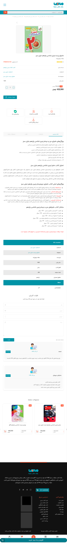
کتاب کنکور (45, 516)
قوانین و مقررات (33, 114)
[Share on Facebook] (20, 23)
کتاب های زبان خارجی (43, 507)
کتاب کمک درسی (42, 16)
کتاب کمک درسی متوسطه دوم (31, 16)
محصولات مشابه (11, 134)
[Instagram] (30, 490)
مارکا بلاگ (61, 509)
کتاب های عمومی (44, 509)
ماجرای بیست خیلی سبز (34, 252)
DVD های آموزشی (44, 512)
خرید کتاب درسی (44, 500)
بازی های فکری (44, 514)
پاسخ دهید (8, 351)
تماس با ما (61, 500)
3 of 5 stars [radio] (59, 340)
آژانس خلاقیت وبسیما (46, 531)
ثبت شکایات (61, 503)
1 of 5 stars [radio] (63, 340)
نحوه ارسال (61, 507)
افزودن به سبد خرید (36, 540)
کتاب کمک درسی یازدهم (18, 16)
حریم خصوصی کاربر (59, 514)
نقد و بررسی (55, 134)
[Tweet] (26, 23)
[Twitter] (23, 490)
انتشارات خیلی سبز (35, 247)
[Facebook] (19, 490)
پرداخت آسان (45, 521)
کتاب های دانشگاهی (43, 505)
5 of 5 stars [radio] (56, 340)
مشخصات (41, 134)
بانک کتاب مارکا (50, 16)
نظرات (26, 134)
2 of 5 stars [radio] (61, 340)
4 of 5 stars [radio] (58, 340)
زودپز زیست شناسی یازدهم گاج (17, 425)
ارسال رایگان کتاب (33, 122)
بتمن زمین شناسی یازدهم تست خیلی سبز (49, 425)
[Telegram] (27, 490)
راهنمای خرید (51, 114)
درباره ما (62, 512)
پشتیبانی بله (15, 114)
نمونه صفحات (11, 97)
